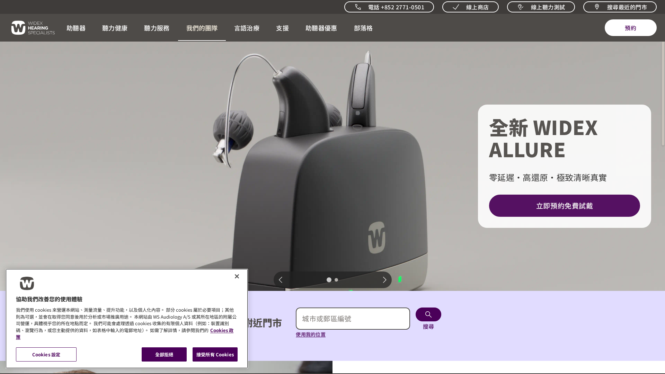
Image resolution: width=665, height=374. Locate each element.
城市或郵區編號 (326, 318)
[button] (76, 28)
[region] (127, 318)
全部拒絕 (164, 354)
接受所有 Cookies (215, 354)
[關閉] (237, 276)
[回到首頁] (29, 27)
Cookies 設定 (46, 354)
